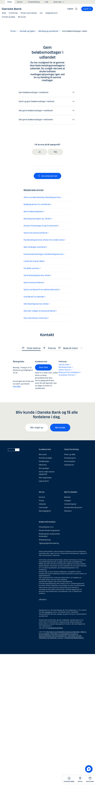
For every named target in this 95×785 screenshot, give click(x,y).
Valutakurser (69, 465)
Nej (55, 152)
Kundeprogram (70, 458)
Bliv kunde (60, 427)
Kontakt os (48, 612)
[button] (4, 13)
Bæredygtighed (45, 511)
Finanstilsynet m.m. (46, 527)
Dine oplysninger (45, 478)
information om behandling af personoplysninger (63, 632)
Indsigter (67, 501)
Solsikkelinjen (44, 461)
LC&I (46, 2)
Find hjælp (17, 386)
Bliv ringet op (36, 427)
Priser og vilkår (69, 454)
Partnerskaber (69, 461)
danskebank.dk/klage (55, 628)
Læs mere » (43, 599)
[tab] (31, 347)
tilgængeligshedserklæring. (74, 638)
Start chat (43, 367)
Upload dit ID (44, 481)
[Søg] (76, 8)
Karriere (42, 497)
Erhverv (20, 2)
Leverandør (43, 507)
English (70, 9)
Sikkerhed (43, 465)
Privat (9, 2)
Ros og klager (44, 468)
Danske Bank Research (73, 507)
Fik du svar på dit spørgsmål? (47, 144)
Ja (39, 152)
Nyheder (67, 497)
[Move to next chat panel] (89, 769)
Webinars (68, 511)
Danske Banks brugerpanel (49, 530)
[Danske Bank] (12, 8)
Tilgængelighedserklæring (49, 543)
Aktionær (42, 504)
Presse (41, 501)
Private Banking (34, 2)
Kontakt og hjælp (45, 458)
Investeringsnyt (70, 504)
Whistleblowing (45, 540)
